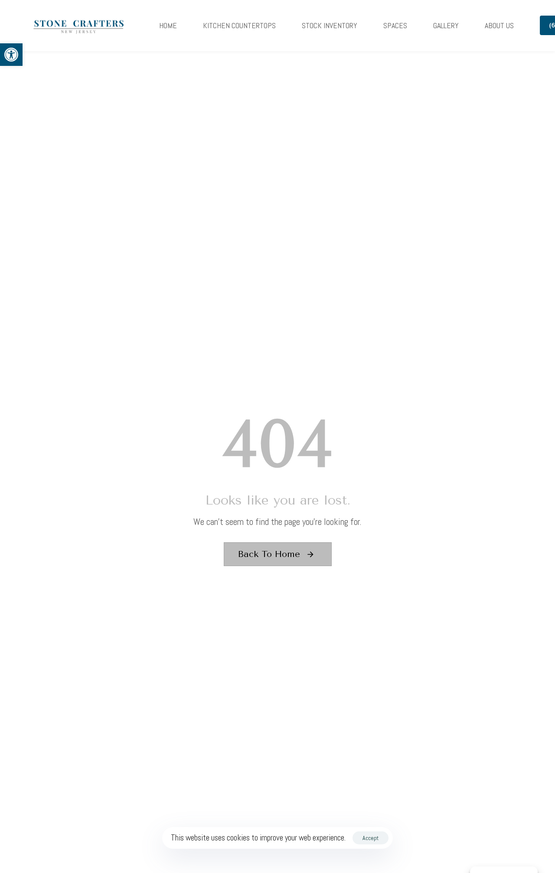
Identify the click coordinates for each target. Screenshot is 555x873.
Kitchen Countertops (239, 25)
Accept (370, 838)
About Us (499, 25)
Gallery (446, 25)
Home (168, 25)
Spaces (395, 25)
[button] (11, 54)
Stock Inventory (329, 25)
